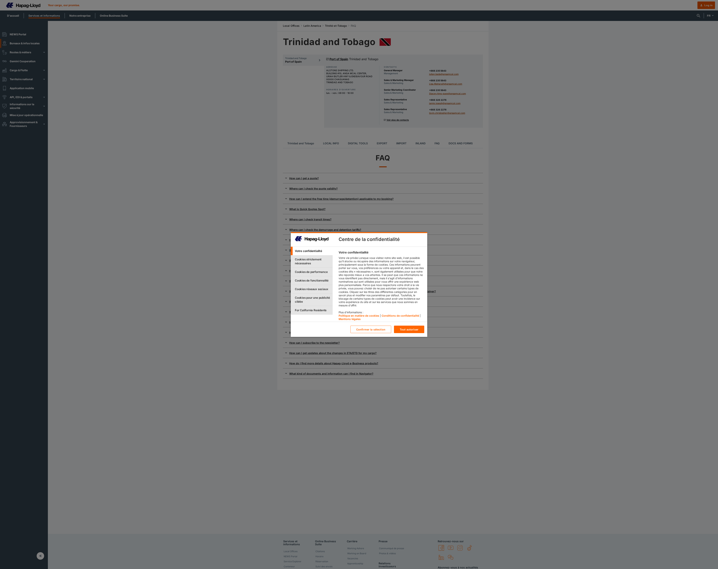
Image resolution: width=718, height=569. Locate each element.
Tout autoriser (409, 329)
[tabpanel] (381, 286)
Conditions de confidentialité (400, 315)
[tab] (312, 251)
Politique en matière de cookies (359, 315)
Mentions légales (350, 319)
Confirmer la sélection (370, 329)
